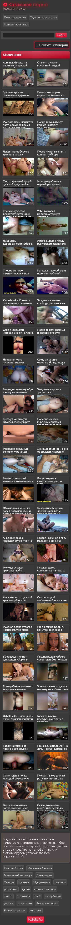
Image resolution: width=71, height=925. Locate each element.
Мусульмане (41, 882)
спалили (60, 882)
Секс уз (9, 882)
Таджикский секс (16, 24)
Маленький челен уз (18, 875)
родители (10, 889)
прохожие (25, 903)
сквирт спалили (45, 889)
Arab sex (35, 910)
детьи (26, 889)
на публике (53, 896)
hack (37, 896)
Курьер (24, 882)
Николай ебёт (13, 868)
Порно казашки (15, 17)
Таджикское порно (43, 17)
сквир (8, 896)
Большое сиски (47, 903)
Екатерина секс (15, 910)
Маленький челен (40, 868)
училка (8, 903)
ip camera (23, 896)
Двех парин (44, 875)
